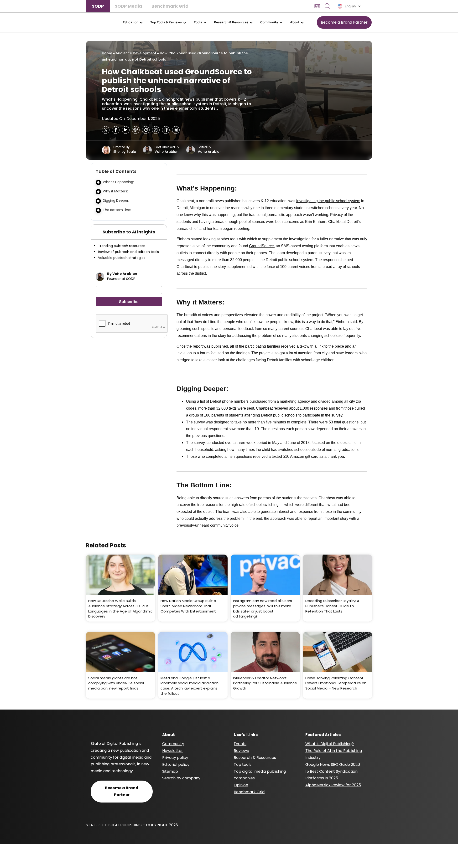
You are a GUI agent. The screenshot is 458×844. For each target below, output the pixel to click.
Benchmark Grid (169, 6)
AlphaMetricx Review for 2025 (333, 785)
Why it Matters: (115, 191)
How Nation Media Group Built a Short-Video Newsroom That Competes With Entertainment (188, 605)
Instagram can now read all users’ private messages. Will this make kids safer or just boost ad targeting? (263, 608)
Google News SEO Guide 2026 (332, 764)
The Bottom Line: (117, 209)
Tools (198, 22)
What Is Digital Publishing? (329, 743)
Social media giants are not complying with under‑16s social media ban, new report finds (116, 683)
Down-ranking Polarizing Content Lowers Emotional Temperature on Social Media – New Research (335, 683)
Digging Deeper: (116, 200)
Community (269, 22)
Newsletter (172, 750)
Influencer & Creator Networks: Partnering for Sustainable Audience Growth (265, 683)
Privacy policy (175, 757)
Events (240, 743)
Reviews (241, 750)
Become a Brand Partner (344, 22)
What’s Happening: (118, 182)
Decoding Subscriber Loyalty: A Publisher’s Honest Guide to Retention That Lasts (332, 605)
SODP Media (128, 6)
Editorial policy (175, 764)
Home (107, 53)
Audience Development (136, 53)
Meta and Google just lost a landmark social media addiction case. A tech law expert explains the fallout (190, 685)
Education (130, 22)
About (294, 22)
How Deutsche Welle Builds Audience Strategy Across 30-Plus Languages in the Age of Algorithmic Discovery (120, 608)
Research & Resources (231, 22)
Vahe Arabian (166, 151)
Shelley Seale (124, 151)
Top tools (242, 764)
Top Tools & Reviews (166, 22)
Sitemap (170, 771)
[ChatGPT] (136, 130)
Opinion (241, 785)
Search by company (181, 778)
